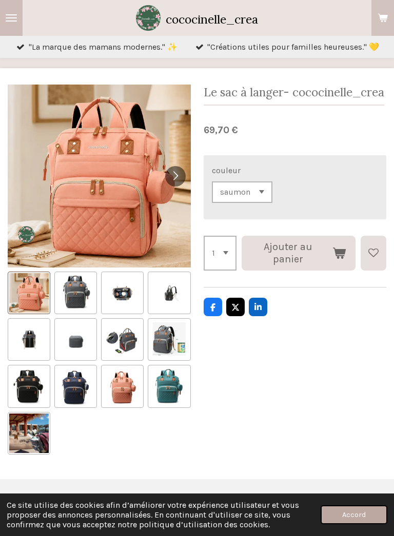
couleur (226, 170)
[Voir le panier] (382, 18)
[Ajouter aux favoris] (373, 253)
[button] (29, 293)
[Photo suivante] (175, 176)
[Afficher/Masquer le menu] (11, 18)
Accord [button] (354, 514)
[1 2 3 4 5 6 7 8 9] (220, 253)
